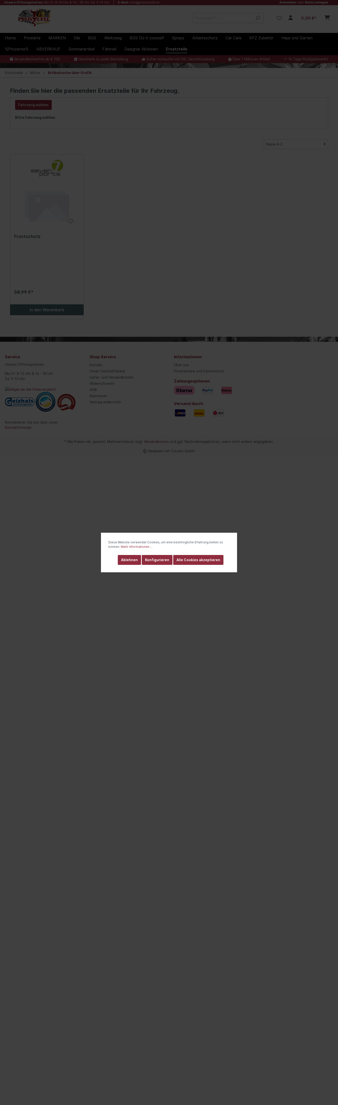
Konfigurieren (157, 560)
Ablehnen (129, 560)
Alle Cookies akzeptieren (198, 560)
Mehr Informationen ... (136, 547)
